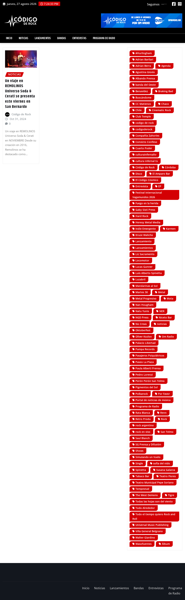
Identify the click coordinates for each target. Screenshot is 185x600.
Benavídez (141, 91)
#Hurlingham (143, 53)
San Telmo (167, 431)
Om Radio (168, 336)
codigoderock (143, 129)
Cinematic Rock (161, 110)
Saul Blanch (142, 438)
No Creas (141, 324)
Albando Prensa (145, 78)
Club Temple (143, 116)
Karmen (171, 228)
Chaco (165, 104)
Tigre (171, 495)
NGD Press (142, 317)
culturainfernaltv (145, 154)
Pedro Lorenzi (144, 374)
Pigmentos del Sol (146, 387)
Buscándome (143, 97)
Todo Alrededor (145, 508)
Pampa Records (145, 349)
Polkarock (141, 393)
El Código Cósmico (146, 180)
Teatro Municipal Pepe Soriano (154, 482)
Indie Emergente (145, 228)
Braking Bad (165, 91)
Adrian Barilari (144, 59)
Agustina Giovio (145, 72)
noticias (162, 324)
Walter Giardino (145, 537)
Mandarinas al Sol (146, 286)
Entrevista (141, 186)
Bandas (61, 38)
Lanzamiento (143, 241)
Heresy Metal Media (147, 222)
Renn (163, 412)
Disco (138, 173)
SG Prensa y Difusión (148, 444)
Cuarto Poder (143, 148)
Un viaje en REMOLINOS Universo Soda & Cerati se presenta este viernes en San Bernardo (20, 94)
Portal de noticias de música (153, 400)
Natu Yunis (142, 311)
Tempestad (142, 488)
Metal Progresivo (145, 298)
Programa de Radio (104, 38)
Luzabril (140, 279)
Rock (164, 419)
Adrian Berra (143, 65)
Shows (139, 450)
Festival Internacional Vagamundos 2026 (147, 195)
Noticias (23, 38)
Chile (138, 110)
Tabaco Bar (142, 476)
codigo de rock (144, 122)
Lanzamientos (43, 38)
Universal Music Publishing (152, 525)
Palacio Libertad (145, 343)
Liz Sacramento (144, 254)
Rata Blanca (142, 412)
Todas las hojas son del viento (154, 501)
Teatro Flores (168, 476)
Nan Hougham (144, 304)
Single (139, 463)
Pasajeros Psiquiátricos (149, 355)
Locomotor (142, 260)
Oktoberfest (142, 330)
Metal (161, 292)
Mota (170, 298)
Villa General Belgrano (149, 531)
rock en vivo (142, 431)
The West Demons (146, 495)
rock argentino (144, 425)
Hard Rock (141, 216)
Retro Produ (143, 419)
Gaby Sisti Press (145, 209)
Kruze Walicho (144, 235)
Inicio (9, 38)
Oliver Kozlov (143, 336)
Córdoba (170, 167)
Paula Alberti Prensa (148, 368)
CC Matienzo (143, 104)
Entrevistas (79, 38)
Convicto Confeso (146, 142)
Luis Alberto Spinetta (148, 273)
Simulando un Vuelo (147, 457)
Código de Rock (21, 114)
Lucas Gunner (143, 266)
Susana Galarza (165, 470)
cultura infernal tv (146, 161)
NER (161, 311)
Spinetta (140, 470)
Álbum (166, 544)
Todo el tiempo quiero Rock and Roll (153, 516)
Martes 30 (141, 292)
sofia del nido (161, 463)
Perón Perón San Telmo (150, 381)
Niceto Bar (165, 317)
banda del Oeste (145, 84)
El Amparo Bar (161, 173)
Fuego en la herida (146, 203)
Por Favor (164, 393)
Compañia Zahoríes (147, 135)
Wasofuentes (143, 544)
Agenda (166, 65)
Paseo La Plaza (144, 362)
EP (159, 186)
